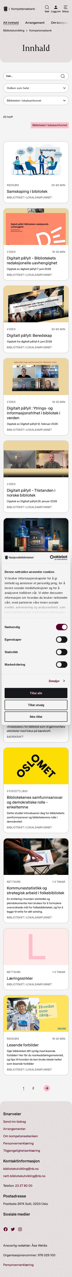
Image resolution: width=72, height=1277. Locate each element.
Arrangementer (14, 1129)
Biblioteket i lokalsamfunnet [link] (49, 125)
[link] (47, 1088)
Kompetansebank (23, 8)
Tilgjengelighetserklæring (21, 1151)
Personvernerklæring (18, 1143)
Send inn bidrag (14, 1121)
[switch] (61, 639)
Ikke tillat (36, 716)
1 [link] (23, 1088)
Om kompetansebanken (20, 1136)
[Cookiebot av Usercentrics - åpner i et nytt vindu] (50, 557)
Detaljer (54, 681)
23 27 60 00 (23, 1186)
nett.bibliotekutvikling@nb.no (24, 1176)
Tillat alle (36, 693)
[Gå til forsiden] (5, 9)
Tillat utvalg (36, 704)
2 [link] (33, 1088)
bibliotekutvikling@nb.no (21, 1169)
